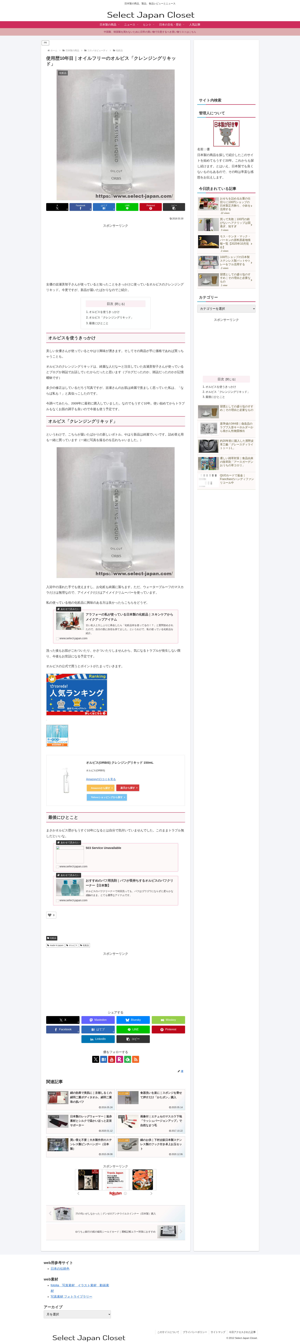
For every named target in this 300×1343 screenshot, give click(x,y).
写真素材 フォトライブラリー (71, 1296)
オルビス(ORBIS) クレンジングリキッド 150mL (119, 762)
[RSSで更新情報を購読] (135, 1059)
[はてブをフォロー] (103, 1059)
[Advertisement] (115, 253)
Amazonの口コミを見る (101, 779)
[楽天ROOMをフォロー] (119, 1059)
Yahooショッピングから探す (107, 797)
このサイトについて (168, 1332)
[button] (174, 207)
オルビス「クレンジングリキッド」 (111, 317)
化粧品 (53, 938)
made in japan (56, 945)
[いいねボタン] (49, 915)
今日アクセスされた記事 (242, 1332)
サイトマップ (218, 1332)
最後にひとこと (99, 323)
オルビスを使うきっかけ (104, 311)
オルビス (73, 945)
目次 (110, 304)
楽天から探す (127, 787)
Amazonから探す (100, 788)
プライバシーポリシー (195, 1332)
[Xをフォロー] (95, 1059)
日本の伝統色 (60, 1268)
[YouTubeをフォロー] (111, 1059)
